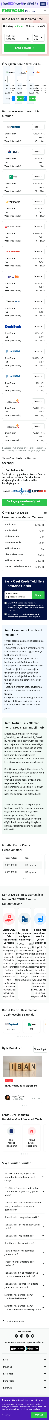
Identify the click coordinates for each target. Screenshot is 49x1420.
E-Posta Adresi (12, 594)
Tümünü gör (40, 1049)
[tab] (21, 494)
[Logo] (18, 11)
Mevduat (7, 1367)
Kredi (5, 1359)
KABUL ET (39, 1415)
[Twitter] (27, 1336)
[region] (24, 1408)
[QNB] (34, 489)
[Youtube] (32, 1336)
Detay (7, 98)
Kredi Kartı (8, 1373)
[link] (3, 1321)
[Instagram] (21, 1336)
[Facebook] (16, 1336)
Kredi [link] (9, 1321)
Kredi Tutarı (10, 36)
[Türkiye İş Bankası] (21, 489)
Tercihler (6, 1415)
